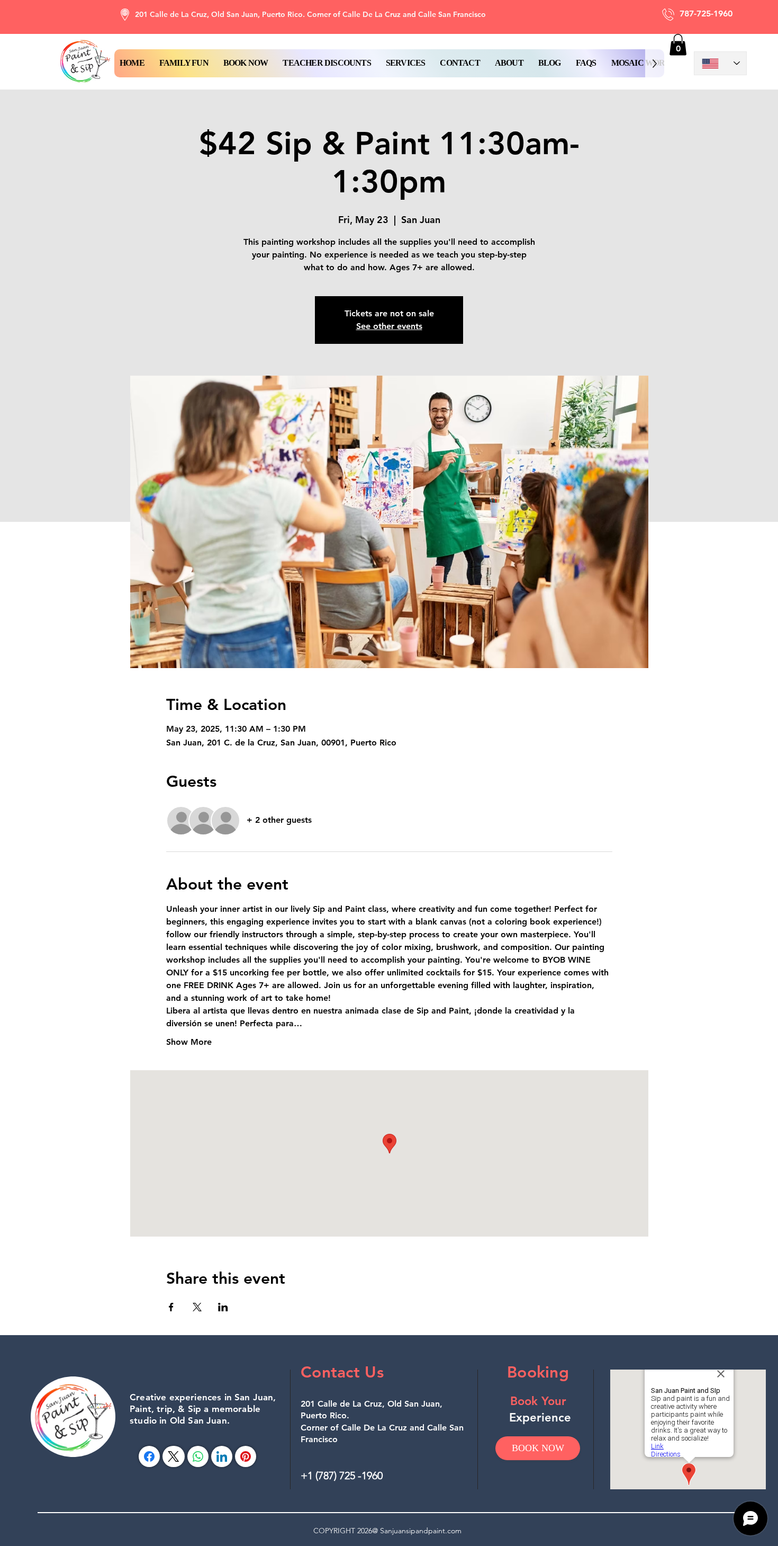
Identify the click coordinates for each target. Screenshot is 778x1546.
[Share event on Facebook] (171, 1307)
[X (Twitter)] (173, 1456)
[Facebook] (149, 1456)
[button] (246, 63)
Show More (189, 1042)
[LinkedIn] (221, 1456)
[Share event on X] (197, 1307)
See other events (389, 326)
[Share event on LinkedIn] (223, 1307)
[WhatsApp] (198, 1456)
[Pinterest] (245, 1456)
